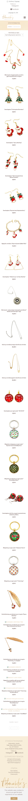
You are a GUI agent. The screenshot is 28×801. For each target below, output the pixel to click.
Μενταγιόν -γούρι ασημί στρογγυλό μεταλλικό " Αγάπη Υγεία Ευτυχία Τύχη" (14, 310)
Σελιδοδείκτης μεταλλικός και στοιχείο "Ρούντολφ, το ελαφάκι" (14, 660)
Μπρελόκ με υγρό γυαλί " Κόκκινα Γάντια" (14, 547)
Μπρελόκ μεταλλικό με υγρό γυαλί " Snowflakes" (14, 713)
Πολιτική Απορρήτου (14, 772)
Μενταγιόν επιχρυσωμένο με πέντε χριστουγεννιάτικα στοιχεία (14, 75)
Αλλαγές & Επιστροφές (14, 759)
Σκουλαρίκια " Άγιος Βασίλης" (14, 142)
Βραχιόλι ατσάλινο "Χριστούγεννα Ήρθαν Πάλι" (14, 243)
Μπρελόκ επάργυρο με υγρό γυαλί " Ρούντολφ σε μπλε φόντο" (14, 691)
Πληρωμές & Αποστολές (14, 761)
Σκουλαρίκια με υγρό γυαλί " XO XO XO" (14, 411)
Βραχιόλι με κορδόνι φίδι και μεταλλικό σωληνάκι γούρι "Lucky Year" (14, 681)
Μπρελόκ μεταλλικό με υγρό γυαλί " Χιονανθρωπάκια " (14, 479)
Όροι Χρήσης (14, 770)
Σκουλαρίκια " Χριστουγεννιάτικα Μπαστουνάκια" (14, 176)
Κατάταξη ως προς (14, 32)
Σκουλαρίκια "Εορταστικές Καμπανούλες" (14, 210)
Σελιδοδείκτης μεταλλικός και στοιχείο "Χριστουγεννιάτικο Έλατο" (14, 625)
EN (17, 12)
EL (14, 12)
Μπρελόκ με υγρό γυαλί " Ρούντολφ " (14, 581)
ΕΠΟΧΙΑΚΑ (10, 26)
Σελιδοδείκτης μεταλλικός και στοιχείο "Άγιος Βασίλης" (14, 615)
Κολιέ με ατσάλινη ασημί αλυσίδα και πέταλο (14, 344)
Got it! (14, 798)
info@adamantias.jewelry (15, 748)
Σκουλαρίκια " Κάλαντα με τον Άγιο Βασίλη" (14, 276)
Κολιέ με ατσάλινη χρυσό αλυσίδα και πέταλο (14, 377)
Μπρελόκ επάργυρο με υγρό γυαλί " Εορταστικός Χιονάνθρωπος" (14, 445)
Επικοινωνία (14, 774)
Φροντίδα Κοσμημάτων (14, 762)
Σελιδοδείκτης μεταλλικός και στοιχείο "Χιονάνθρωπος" (14, 702)
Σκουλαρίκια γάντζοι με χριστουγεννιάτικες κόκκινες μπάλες (14, 514)
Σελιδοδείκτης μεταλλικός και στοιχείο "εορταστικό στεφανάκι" (14, 670)
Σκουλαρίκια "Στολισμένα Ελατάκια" (14, 109)
